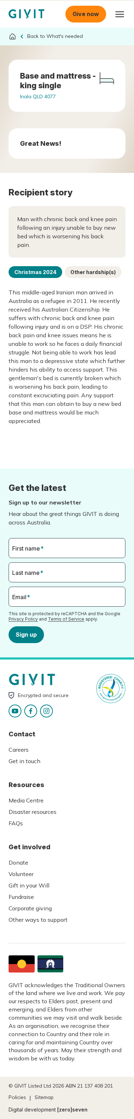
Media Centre (26, 800)
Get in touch (24, 761)
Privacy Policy (23, 619)
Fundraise (21, 896)
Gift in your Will (29, 885)
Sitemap (44, 1097)
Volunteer (21, 873)
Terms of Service (66, 619)
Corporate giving (30, 908)
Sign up (26, 634)
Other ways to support (38, 919)
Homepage (26, 14)
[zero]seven (72, 1109)
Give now (86, 14)
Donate (18, 862)
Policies (17, 1097)
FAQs (16, 823)
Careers (19, 749)
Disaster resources (32, 811)
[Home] (12, 36)
